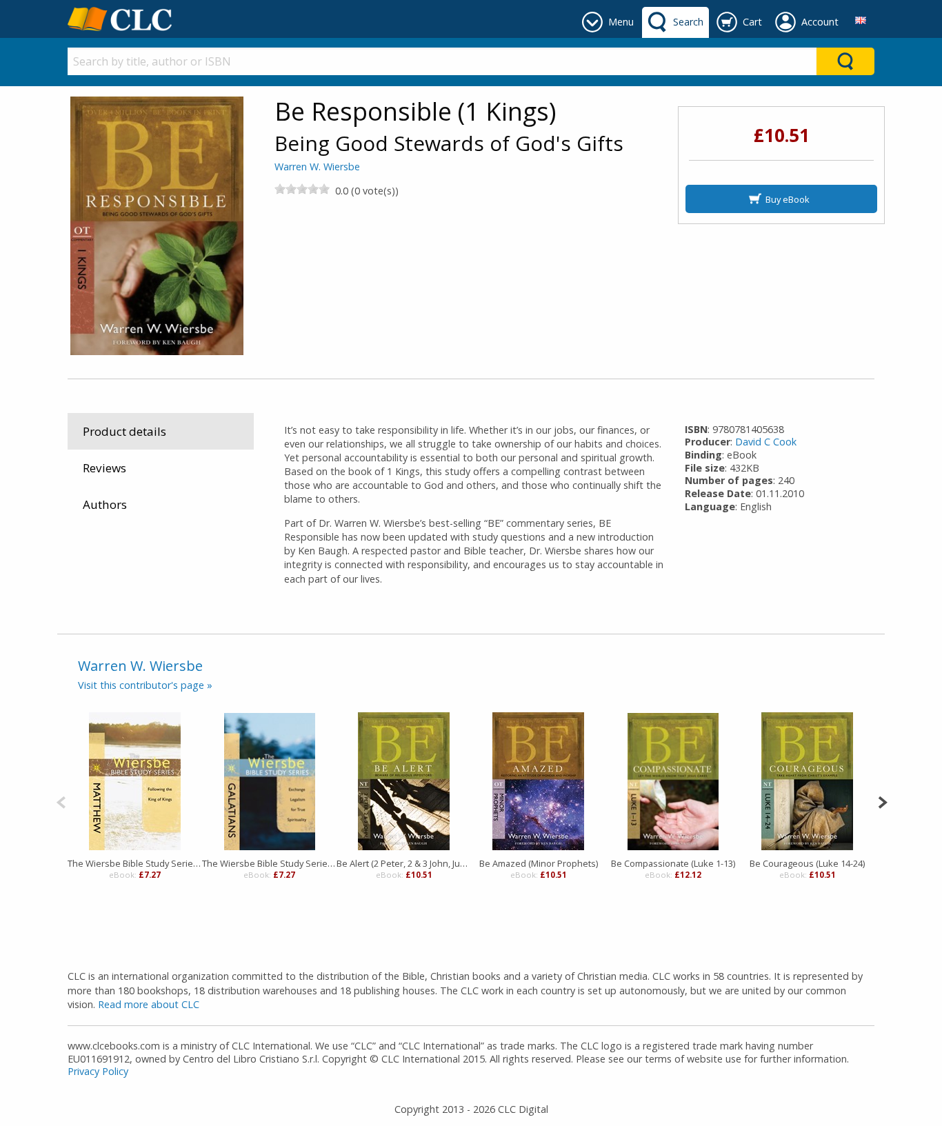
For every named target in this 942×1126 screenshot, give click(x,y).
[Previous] (61, 801)
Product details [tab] (124, 431)
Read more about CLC (148, 1004)
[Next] (882, 801)
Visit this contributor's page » (145, 685)
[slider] (302, 188)
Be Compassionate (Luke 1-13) (673, 863)
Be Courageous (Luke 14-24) (807, 863)
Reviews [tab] (104, 468)
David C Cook (765, 441)
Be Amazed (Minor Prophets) (538, 863)
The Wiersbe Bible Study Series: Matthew (135, 863)
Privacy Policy (98, 1071)
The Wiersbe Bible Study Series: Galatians (269, 863)
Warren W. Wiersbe (317, 166)
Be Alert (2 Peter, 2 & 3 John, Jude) (404, 863)
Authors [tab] (105, 504)
